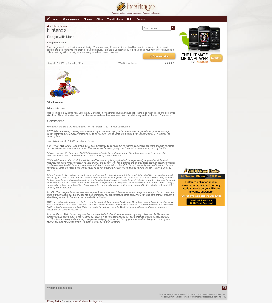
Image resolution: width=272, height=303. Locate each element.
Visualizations (115, 19)
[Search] (173, 28)
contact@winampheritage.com (87, 301)
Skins (99, 19)
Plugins (88, 19)
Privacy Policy (54, 301)
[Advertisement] (201, 114)
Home (55, 19)
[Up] (224, 287)
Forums (141, 19)
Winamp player (71, 19)
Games (63, 26)
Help (129, 19)
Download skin (160, 56)
